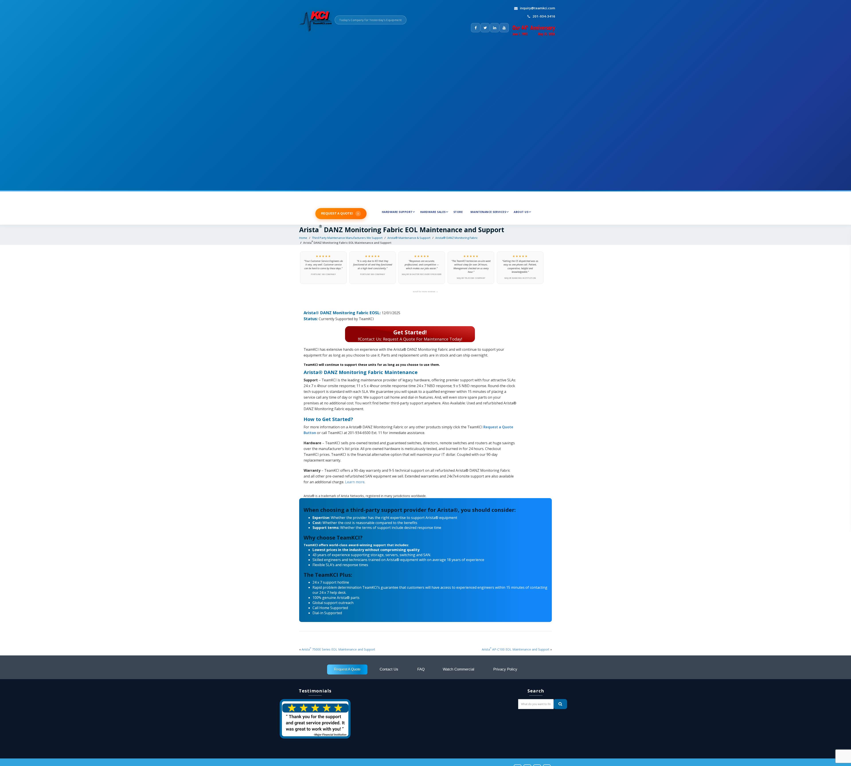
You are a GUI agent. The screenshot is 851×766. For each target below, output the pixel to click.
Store (458, 212)
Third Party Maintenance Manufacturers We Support (347, 238)
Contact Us (389, 669)
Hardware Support (397, 212)
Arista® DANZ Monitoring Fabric (456, 238)
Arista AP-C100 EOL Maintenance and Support (515, 649)
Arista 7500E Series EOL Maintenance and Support (338, 649)
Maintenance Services (488, 212)
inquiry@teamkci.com (537, 8)
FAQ (421, 669)
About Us (521, 212)
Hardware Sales (433, 212)
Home (303, 238)
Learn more (355, 481)
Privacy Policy (505, 669)
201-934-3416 (544, 16)
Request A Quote (347, 669)
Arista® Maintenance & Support (408, 238)
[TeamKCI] (317, 18)
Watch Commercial (458, 669)
